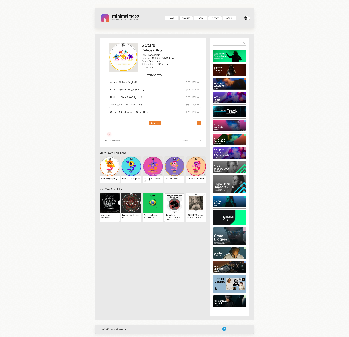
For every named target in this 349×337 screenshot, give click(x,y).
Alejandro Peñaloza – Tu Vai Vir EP (152, 216)
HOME (171, 18)
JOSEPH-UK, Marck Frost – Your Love (195, 216)
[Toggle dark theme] (247, 18)
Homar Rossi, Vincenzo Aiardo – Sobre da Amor (173, 217)
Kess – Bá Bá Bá (172, 178)
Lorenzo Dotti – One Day (130, 216)
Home (107, 140)
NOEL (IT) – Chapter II (131, 178)
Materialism (154, 54)
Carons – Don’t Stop (195, 178)
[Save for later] (199, 123)
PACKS (200, 18)
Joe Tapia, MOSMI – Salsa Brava (152, 179)
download (155, 123)
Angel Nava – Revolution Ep (106, 216)
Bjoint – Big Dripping (109, 178)
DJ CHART (186, 18)
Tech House (155, 61)
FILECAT (215, 18)
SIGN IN (229, 18)
